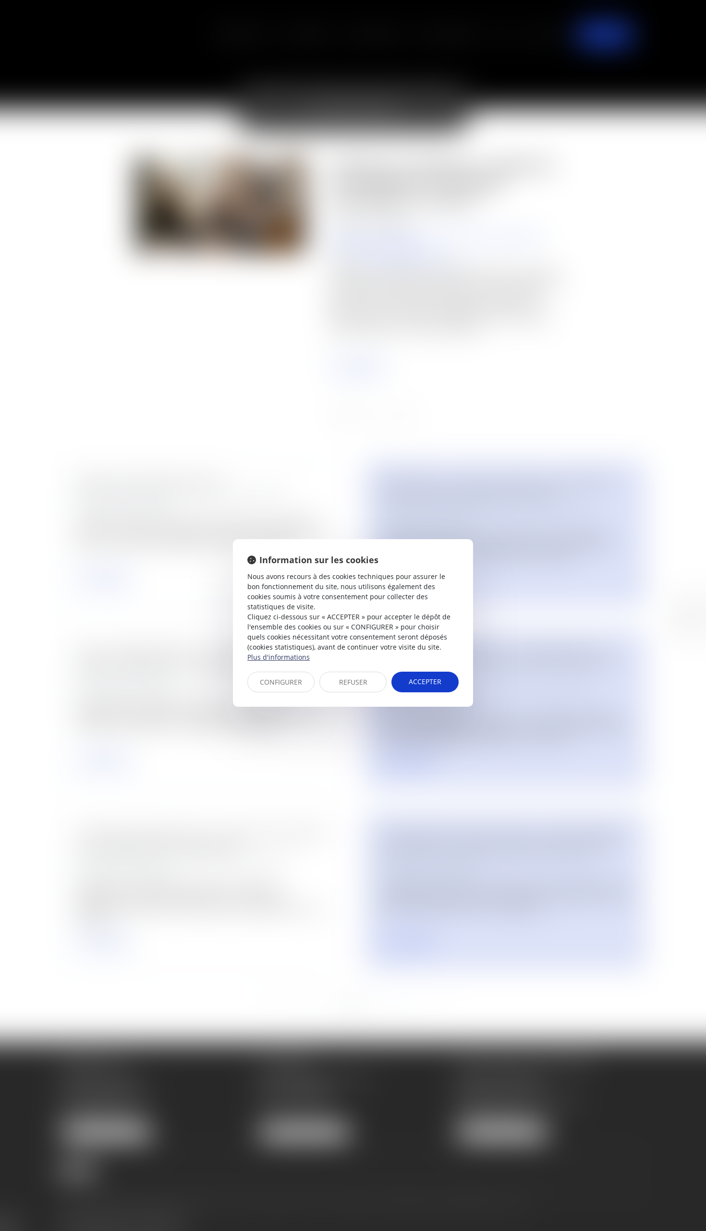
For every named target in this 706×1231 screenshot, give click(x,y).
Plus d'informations (278, 657)
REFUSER (353, 682)
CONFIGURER (281, 682)
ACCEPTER (425, 681)
